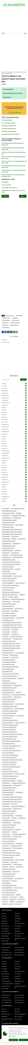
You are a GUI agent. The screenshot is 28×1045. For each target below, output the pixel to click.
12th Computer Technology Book (9, 757)
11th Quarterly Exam (6, 639)
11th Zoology (4, 971)
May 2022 (14, 412)
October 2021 (14, 429)
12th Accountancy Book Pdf (8, 669)
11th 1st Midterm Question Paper (9, 615)
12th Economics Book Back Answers (9, 771)
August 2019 (14, 484)
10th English (18, 513)
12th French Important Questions (9, 811)
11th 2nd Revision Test (6, 1000)
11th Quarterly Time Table (7, 650)
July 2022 (14, 407)
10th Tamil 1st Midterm (13, 597)
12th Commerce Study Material (8, 729)
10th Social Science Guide (7, 590)
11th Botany (17, 969)
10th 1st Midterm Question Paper (9, 511)
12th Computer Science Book (8, 743)
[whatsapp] (14, 332)
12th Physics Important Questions (9, 839)
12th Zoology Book (6, 883)
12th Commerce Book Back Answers (10, 720)
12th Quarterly (5, 846)
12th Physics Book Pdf (6, 836)
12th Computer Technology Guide (9, 762)
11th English (17, 961)
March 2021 (14, 446)
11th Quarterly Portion (17, 639)
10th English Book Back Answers (18, 515)
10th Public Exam (15, 320)
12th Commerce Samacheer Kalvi (9, 727)
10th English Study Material (7, 525)
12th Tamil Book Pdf (6, 871)
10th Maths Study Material (7, 550)
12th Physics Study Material (8, 843)
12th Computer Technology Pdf (8, 764)
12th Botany (18, 692)
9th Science (12, 901)
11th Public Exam (15, 634)
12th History (17, 928)
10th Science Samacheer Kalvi (8, 580)
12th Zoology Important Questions (9, 890)
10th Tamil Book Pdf (6, 601)
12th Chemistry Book (19, 704)
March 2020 (14, 472)
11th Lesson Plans (6, 632)
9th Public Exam (21, 899)
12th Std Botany (5, 862)
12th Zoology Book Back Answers (9, 885)
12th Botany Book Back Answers (18, 694)
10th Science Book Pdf (7, 576)
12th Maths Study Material (7, 829)
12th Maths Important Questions (9, 825)
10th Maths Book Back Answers (8, 541)
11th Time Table (5, 657)
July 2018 (14, 501)
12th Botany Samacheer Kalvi (8, 701)
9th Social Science (20, 901)
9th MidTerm (5, 899)
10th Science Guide (17, 576)
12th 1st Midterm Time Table (8, 664)
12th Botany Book (6, 694)
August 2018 (14, 498)
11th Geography (5, 978)
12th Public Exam (19, 843)
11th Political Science (19, 981)
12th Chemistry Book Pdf (7, 708)
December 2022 (14, 395)
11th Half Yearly (15, 629)
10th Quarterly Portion (17, 557)
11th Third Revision (14, 655)
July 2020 (14, 462)
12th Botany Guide (17, 697)
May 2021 (14, 441)
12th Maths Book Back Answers (8, 820)
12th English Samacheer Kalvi (8, 790)
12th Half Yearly (18, 815)
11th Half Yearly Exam (19, 995)
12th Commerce (20, 715)
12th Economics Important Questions (10, 776)
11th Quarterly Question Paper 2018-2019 (11, 643)
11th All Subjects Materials (7, 983)
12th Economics (4, 928)
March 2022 (14, 417)
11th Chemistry (17, 966)
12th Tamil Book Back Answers (8, 869)
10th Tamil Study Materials (8, 123)
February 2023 (14, 390)
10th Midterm (15, 318)
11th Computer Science (19, 971)
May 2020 (14, 467)
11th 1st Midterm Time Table (8, 618)
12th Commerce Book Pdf (7, 722)
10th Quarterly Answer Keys (16, 555)
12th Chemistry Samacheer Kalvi (9, 713)
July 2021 (14, 436)
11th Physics (4, 966)
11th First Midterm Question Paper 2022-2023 (12, 627)
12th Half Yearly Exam (19, 947)
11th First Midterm (20, 618)
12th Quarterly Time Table (7, 857)
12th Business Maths (6, 933)
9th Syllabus (4, 904)
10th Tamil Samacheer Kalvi (8, 606)
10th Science (17, 569)
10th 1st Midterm (5, 508)
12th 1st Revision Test (19, 950)
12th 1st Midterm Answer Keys (8, 659)
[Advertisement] (14, 20)
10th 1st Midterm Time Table (8, 513)
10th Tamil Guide (16, 601)
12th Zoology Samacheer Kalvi (8, 892)
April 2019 (14, 491)
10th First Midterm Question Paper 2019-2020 (12, 529)
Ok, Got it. (23, 1040)
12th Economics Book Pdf (7, 773)
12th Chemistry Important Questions (10, 711)
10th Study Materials (6, 120)
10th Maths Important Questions (9, 546)
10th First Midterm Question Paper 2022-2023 (12, 534)
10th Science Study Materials (8, 131)
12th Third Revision (19, 878)
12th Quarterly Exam (6, 848)
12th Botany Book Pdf (6, 697)
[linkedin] (11, 332)
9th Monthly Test (12, 899)
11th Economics (4, 976)
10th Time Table (8, 72)
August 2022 (14, 405)
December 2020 (14, 450)
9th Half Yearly (5, 897)
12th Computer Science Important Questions (11, 750)
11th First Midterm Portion (7, 620)
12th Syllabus (5, 867)
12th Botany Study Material (8, 704)
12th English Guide (17, 785)
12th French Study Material (7, 815)
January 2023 (14, 393)
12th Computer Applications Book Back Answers (12, 734)
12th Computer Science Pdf (8, 753)
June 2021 (14, 438)
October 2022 (14, 400)
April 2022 (14, 414)
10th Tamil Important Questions (9, 604)
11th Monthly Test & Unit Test (19, 986)
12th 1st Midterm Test (6, 955)
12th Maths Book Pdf (6, 822)
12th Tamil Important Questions (9, 874)
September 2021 (14, 431)
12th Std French (14, 862)
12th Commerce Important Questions (10, 725)
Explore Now (13, 1040)
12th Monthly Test (6, 832)
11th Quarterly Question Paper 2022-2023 (11, 648)
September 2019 (14, 482)
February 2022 (14, 419)
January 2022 (14, 422)
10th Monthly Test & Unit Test (9, 187)
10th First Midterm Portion (7, 527)
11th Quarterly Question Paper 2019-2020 (11, 646)
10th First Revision (9, 315)
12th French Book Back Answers (18, 806)
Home (2, 72)
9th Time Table (18, 904)
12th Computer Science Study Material (10, 755)
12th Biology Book (6, 680)
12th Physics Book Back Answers (18, 834)
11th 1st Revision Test (19, 997)
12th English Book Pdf (6, 785)
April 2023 (14, 386)
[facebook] (2, 332)
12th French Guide (17, 808)
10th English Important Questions (9, 520)
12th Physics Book (6, 834)
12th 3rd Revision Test (19, 952)
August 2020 (14, 460)
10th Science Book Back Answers (9, 573)
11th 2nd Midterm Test (19, 1002)
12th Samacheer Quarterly (7, 860)
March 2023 (14, 388)
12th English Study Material (7, 792)
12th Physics (14, 832)
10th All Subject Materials (20, 1014)
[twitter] (5, 332)
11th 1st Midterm (14, 611)
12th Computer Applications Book (9, 732)
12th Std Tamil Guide (17, 864)
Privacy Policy (12, 1036)
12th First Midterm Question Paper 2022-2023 (12, 801)
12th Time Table (5, 880)
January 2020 (14, 477)
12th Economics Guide (19, 773)
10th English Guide (17, 518)
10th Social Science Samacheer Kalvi (9, 594)
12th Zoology (14, 880)
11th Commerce (17, 973)
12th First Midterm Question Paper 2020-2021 (12, 799)
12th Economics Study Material (8, 780)
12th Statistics (17, 931)
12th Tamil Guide (16, 871)
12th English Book (6, 783)
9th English (18, 894)
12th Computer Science (19, 923)
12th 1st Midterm (14, 657)
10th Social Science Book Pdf (8, 587)
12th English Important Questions (9, 787)
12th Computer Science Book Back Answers (11, 746)
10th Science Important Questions (9, 578)
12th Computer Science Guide (8, 748)
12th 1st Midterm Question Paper (9, 662)
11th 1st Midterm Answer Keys (8, 613)
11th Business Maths (6, 981)
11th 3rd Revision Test (19, 1000)
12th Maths (14, 818)
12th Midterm (18, 829)
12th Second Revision (19, 860)
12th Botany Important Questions (9, 699)
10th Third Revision (14, 325)
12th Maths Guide (16, 822)
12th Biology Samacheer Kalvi (8, 690)
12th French (14, 804)
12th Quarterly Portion (17, 848)
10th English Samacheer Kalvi (8, 522)
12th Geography (5, 931)
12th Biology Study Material (8, 692)
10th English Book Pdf (6, 518)
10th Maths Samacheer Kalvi (8, 548)
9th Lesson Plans (13, 897)
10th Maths (14, 539)
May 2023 (14, 383)
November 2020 (14, 453)
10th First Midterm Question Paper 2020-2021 (12, 532)
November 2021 (14, 426)
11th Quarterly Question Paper (8, 641)
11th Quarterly (5, 636)
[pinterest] (8, 332)
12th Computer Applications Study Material (11, 741)
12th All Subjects (5, 936)
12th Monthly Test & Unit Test (19, 939)
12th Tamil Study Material (7, 878)
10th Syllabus (4, 182)
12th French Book (6, 806)
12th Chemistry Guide (19, 708)
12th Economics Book (6, 769)
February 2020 (14, 474)
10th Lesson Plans (6, 185)
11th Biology (4, 969)
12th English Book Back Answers (18, 783)
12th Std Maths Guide (6, 864)
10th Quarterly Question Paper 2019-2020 (11, 562)
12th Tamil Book (19, 867)
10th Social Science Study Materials (10, 134)
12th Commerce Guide (20, 722)
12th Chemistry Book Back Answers (9, 706)
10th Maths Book (21, 539)
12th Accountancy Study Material (9, 678)
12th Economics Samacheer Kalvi (9, 778)
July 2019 (14, 486)
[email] (16, 332)
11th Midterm (14, 632)
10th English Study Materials (8, 125)
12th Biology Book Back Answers (9, 683)
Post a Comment (5, 342)
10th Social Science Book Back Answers (10, 585)
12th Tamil (12, 867)
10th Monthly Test (6, 320)
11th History (17, 976)
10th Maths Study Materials (8, 128)
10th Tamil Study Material (7, 608)
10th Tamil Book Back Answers (17, 599)
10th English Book (6, 515)
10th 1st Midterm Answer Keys (17, 508)
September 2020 (14, 458)
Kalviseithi (4, 84)
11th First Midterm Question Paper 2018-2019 (12, 622)
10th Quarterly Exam (6, 557)
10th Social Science (5, 1014)
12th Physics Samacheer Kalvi (8, 841)
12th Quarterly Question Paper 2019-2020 (11, 853)
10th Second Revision (15, 322)
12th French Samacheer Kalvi (8, 813)
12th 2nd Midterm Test (19, 955)
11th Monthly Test (6, 634)
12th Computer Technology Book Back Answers (12, 760)
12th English (19, 780)
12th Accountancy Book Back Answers (10, 666)
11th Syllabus (5, 655)
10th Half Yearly (19, 315)
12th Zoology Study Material (8, 894)
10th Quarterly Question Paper (8, 559)
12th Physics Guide (17, 836)
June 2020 (14, 465)
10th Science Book (6, 571)
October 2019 (14, 479)
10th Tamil (4, 597)
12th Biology (20, 678)
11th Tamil (3, 961)
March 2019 (14, 494)
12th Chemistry (17, 918)
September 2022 (14, 402)
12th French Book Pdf (6, 808)
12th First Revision (6, 804)
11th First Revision (6, 629)
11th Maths (16, 964)
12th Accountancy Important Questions (10, 673)
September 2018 (14, 496)
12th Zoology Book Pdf (7, 887)
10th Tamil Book (5, 599)
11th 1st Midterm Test (6, 1002)
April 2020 (14, 470)
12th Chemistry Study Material (8, 715)
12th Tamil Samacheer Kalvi (8, 876)
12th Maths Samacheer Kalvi (8, 827)
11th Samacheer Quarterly (7, 653)
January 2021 (14, 448)
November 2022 (14, 398)
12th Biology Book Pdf (7, 685)
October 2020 (14, 455)
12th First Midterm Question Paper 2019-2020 (12, 797)
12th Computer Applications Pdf (9, 739)
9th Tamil (11, 904)
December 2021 (14, 424)
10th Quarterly (5, 322)
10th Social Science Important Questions (10, 592)
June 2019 (14, 489)
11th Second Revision (19, 653)
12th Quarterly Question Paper (8, 850)
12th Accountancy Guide (7, 671)
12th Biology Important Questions (9, 687)
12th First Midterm (19, 792)
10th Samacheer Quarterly (7, 569)
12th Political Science (19, 933)
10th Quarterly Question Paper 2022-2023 (11, 564)
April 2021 (14, 443)
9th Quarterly (5, 901)
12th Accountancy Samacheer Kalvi (9, 676)
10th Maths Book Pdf (6, 543)
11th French (4, 964)
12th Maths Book (21, 818)
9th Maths (21, 897)
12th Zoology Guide (18, 887)
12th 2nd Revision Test (6, 952)
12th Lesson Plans (6, 818)
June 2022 (14, 410)
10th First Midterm (19, 525)
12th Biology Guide (18, 685)
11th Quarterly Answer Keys (16, 636)
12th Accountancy (5, 926)
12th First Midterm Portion (7, 794)
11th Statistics (17, 978)
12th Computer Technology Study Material (11, 767)
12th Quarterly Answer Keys (16, 846)
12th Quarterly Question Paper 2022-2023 (11, 855)
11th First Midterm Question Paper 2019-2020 (12, 625)
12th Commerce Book (6, 718)
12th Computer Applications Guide (9, 736)
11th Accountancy (5, 973)
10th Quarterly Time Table (7, 566)
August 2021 (14, 434)
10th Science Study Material (8, 583)
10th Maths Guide (16, 543)
